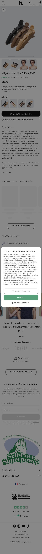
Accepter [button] (21, 297)
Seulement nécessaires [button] (21, 291)
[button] (21, 303)
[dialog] (21, 277)
